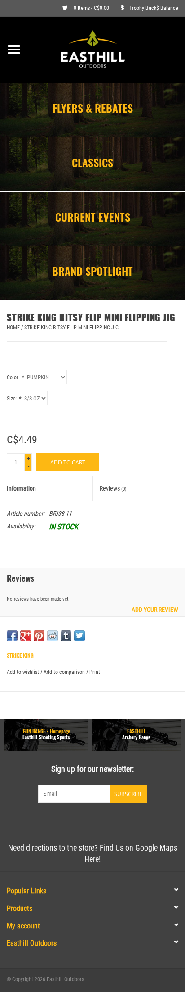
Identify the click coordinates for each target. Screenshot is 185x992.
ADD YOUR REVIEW (155, 610)
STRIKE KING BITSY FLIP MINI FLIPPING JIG (71, 327)
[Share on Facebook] (12, 635)
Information (21, 488)
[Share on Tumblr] (66, 635)
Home (13, 327)
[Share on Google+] (25, 635)
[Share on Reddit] (52, 635)
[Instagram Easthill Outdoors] (108, 821)
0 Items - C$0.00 (91, 8)
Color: (15, 377)
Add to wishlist (23, 672)
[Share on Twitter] (79, 635)
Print (94, 672)
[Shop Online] (106, 49)
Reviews (113, 488)
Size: (14, 399)
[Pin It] (39, 635)
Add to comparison (65, 672)
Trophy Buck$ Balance (153, 8)
